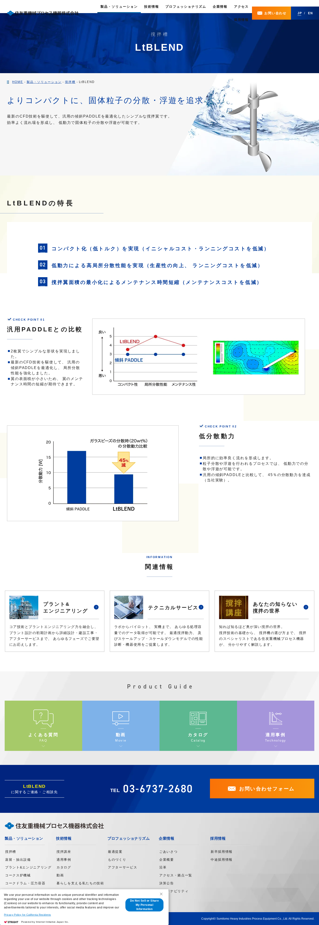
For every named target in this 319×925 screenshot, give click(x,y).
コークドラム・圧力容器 (25, 883)
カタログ (64, 867)
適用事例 (64, 859)
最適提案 (115, 851)
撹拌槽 (10, 851)
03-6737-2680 (158, 789)
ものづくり (117, 859)
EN (310, 13)
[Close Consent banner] (161, 893)
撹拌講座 (64, 851)
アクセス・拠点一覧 (175, 875)
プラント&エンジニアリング (28, 867)
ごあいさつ (168, 851)
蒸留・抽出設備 (18, 859)
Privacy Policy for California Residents (27, 914)
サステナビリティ (173, 891)
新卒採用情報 (222, 851)
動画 (60, 875)
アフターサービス (122, 867)
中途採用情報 (222, 859)
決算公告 (166, 883)
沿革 (163, 867)
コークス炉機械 (18, 875)
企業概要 (166, 859)
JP (300, 13)
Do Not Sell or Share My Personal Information (144, 905)
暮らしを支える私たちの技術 (80, 883)
